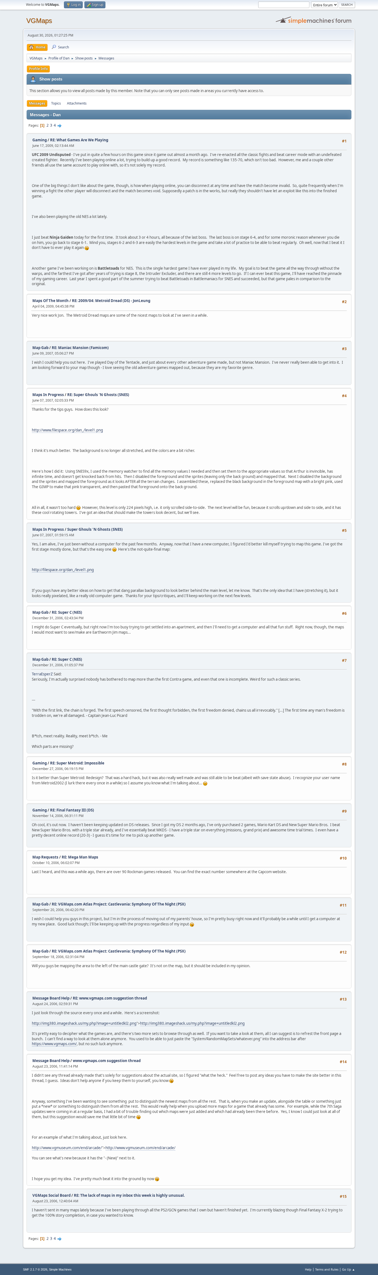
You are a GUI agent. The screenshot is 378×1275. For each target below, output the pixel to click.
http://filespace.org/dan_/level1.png (63, 569)
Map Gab (40, 347)
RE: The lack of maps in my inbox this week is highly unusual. (129, 1195)
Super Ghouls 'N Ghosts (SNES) (95, 529)
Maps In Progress (48, 394)
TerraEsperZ (42, 674)
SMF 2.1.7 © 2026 (35, 1269)
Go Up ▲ (348, 1269)
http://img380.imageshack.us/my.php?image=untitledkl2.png (84, 1023)
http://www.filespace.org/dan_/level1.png (67, 430)
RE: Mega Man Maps (80, 857)
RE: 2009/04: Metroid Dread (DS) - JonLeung (111, 300)
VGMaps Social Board (51, 1195)
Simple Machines (60, 1269)
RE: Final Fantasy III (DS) (72, 810)
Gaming (39, 139)
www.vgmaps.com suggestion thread (107, 1060)
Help (308, 1269)
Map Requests (45, 857)
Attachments (77, 103)
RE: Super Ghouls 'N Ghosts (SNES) (98, 394)
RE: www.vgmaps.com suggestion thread (110, 998)
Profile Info (38, 68)
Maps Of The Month (50, 300)
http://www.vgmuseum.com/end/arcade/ (67, 1147)
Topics (56, 103)
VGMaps (39, 20)
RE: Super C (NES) (67, 612)
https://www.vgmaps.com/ (54, 1043)
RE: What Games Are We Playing (79, 139)
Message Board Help (50, 998)
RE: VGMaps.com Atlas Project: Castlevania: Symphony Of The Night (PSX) (119, 904)
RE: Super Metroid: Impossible (77, 763)
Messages (37, 103)
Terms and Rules (326, 1269)
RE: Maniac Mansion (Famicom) (80, 347)
